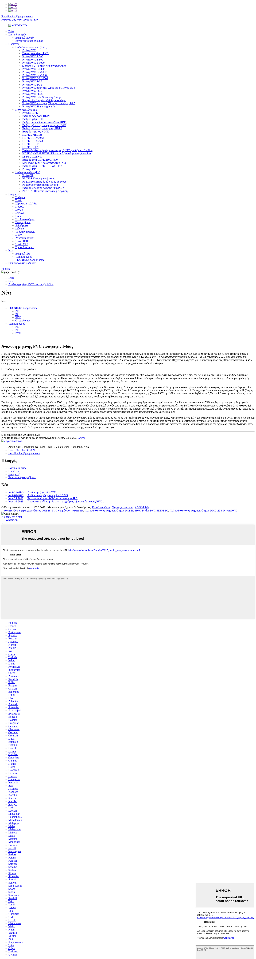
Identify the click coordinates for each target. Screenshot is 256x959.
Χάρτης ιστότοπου (122, 507)
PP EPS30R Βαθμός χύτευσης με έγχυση (45, 181)
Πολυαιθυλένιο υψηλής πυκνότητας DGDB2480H (113, 510)
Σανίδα (19, 209)
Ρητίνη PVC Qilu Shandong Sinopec (42, 97)
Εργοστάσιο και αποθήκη (29, 40)
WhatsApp (12, 519)
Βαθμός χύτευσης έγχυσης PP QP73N (43, 187)
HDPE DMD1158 (32, 134)
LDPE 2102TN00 (32, 156)
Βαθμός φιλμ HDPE (33, 119)
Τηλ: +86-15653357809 (21, 450)
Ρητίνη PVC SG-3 (32, 81)
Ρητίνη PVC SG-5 (32, 84)
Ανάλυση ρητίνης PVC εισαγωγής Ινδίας (30, 284)
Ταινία (18, 200)
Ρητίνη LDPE (29, 169)
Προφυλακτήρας (24, 247)
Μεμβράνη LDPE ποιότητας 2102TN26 (44, 162)
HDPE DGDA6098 (33, 137)
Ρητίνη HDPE (30, 112)
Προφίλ (19, 206)
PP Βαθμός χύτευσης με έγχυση (40, 184)
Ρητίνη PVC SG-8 (32, 93)
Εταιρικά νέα (22, 253)
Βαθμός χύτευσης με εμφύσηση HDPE (44, 125)
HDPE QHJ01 (30, 147)
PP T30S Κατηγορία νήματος (38, 178)
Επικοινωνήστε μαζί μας (22, 262)
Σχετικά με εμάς (17, 34)
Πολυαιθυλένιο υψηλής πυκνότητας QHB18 (26, 510)
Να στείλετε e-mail (11, 516)
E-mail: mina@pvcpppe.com (17, 16)
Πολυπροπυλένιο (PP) (27, 172)
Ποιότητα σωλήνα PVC (35, 53)
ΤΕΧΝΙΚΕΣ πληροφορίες (29, 259)
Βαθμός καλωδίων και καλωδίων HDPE (44, 122)
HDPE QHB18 (30, 144)
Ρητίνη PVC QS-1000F (35, 75)
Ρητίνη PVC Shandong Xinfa (38, 106)
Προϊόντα (13, 43)
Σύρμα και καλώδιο (26, 203)
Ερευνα (81, 437)
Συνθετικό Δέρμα (24, 219)
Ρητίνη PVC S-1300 (33, 68)
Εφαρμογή (14, 194)
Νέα (10, 250)
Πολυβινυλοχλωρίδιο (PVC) (31, 47)
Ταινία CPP (21, 244)
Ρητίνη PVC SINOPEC (155, 510)
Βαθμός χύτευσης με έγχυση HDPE (42, 128)
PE (17, 311)
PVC (18, 317)
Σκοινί (18, 234)
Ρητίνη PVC (29, 50)
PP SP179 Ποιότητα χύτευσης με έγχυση (45, 191)
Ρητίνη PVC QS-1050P (35, 78)
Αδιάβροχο (21, 225)
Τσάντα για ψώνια (25, 231)
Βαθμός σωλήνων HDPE (36, 115)
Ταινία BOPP (22, 241)
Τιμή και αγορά (23, 256)
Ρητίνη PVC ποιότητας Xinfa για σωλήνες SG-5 (48, 87)
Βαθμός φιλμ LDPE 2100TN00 (40, 159)
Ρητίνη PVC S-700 (32, 56)
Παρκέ (19, 216)
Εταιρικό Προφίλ (24, 37)
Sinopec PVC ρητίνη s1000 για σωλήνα (44, 65)
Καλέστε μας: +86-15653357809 (19, 19)
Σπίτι (11, 31)
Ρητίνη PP (27, 175)
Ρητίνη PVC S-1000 (33, 62)
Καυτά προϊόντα (101, 507)
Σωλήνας (20, 197)
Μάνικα (19, 228)
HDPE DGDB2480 (33, 140)
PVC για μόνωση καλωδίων (67, 510)
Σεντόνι (19, 212)
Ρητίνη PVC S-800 (32, 59)
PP (16, 314)
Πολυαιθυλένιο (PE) (26, 109)
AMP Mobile (142, 507)
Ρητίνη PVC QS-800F (34, 72)
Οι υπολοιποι (22, 320)
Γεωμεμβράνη (23, 222)
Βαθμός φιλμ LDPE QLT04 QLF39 (42, 165)
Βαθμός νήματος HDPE (35, 131)
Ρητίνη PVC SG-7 (32, 90)
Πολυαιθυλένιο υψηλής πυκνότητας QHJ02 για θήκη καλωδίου (57, 150)
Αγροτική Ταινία (24, 237)
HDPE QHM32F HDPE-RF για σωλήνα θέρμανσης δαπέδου (56, 153)
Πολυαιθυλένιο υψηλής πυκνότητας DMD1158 (196, 510)
